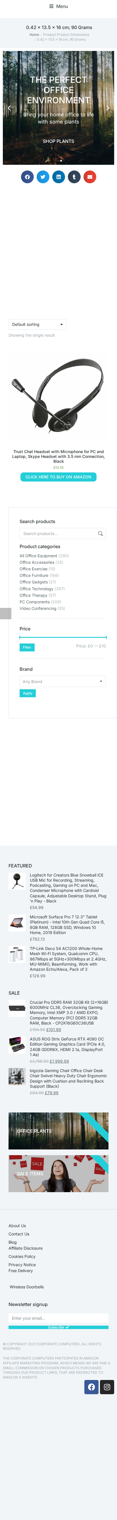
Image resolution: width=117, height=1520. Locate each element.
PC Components (35, 601)
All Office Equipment (38, 555)
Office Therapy (33, 595)
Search (100, 533)
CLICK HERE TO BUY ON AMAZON (58, 476)
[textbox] (63, 681)
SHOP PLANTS (58, 141)
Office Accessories (37, 562)
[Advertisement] (58, 777)
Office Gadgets (34, 581)
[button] (58, 6)
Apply (27, 693)
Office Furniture (34, 575)
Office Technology (36, 588)
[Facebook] (91, 1387)
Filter (27, 647)
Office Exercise (33, 568)
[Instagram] (107, 1387)
